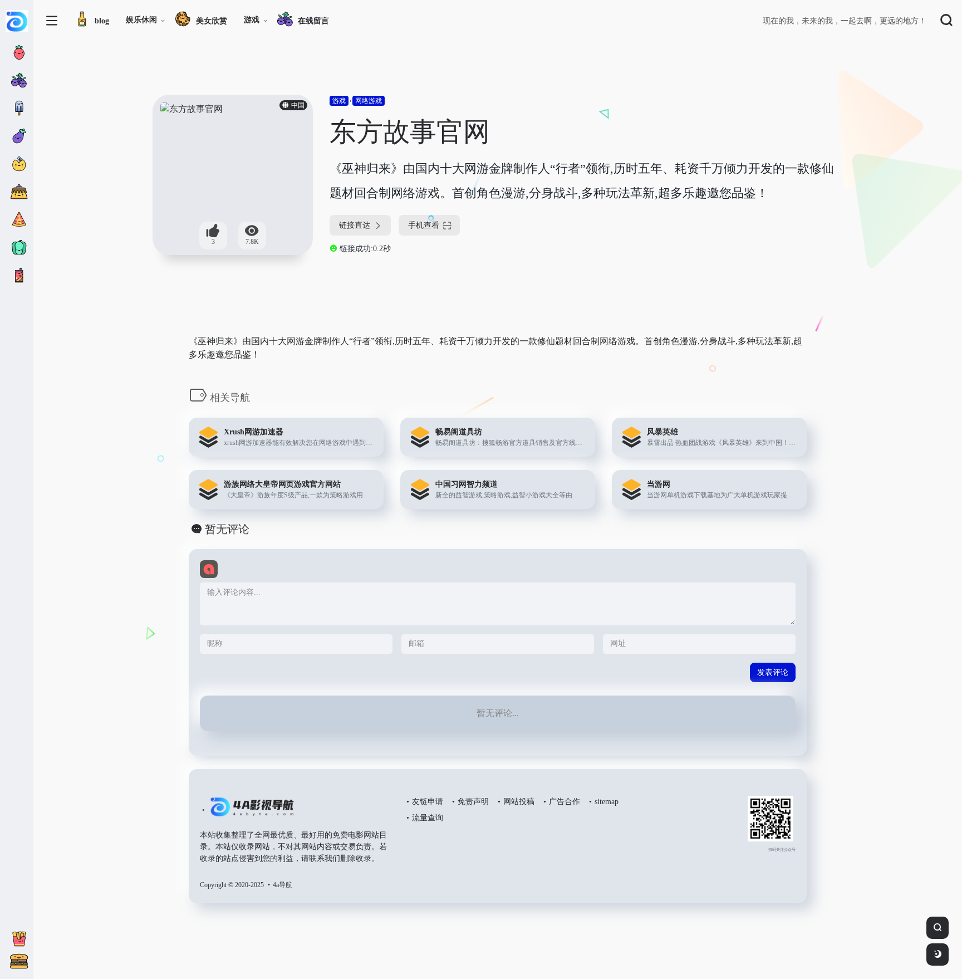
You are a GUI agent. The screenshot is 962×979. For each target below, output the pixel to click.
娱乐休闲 (141, 20)
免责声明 (473, 801)
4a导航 (282, 885)
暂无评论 (227, 529)
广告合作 (564, 801)
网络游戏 (368, 101)
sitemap (607, 801)
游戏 (251, 20)
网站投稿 (518, 801)
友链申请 (427, 801)
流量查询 (427, 818)
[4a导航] (249, 811)
